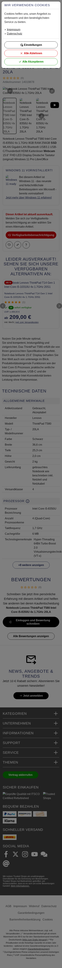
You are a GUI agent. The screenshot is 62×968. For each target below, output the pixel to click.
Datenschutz (14, 33)
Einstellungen (33, 44)
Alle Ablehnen (33, 53)
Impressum (13, 29)
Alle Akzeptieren (33, 61)
